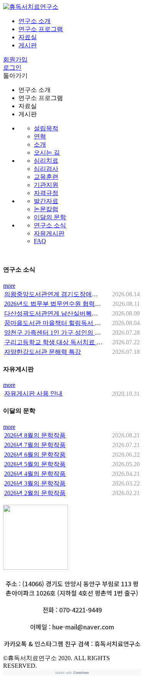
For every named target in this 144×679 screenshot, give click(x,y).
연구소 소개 (34, 21)
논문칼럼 (46, 209)
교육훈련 (46, 177)
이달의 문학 (50, 217)
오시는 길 (47, 152)
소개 (40, 144)
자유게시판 (49, 233)
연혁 (40, 136)
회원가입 (15, 59)
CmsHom (81, 673)
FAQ (40, 241)
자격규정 (46, 193)
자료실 (27, 37)
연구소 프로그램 (40, 29)
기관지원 (46, 185)
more (9, 285)
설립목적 (46, 128)
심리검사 (46, 168)
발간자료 (46, 201)
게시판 (27, 45)
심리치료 (46, 160)
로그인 (12, 67)
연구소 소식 (50, 225)
